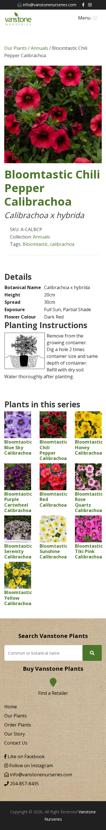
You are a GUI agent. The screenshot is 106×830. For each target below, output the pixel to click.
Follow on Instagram (30, 765)
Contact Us (15, 743)
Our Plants (15, 48)
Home (10, 707)
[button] (87, 18)
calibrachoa (62, 244)
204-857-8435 (24, 783)
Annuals (39, 48)
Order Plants (17, 725)
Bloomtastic (35, 244)
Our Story (14, 734)
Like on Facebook (26, 756)
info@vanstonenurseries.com (49, 4)
